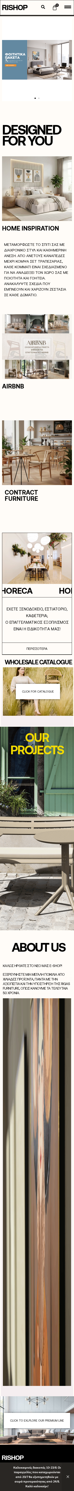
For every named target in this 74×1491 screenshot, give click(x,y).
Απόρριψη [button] (68, 1477)
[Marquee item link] (51, 590)
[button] (6, 59)
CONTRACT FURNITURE (21, 495)
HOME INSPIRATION (30, 228)
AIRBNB (13, 386)
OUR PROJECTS (37, 743)
